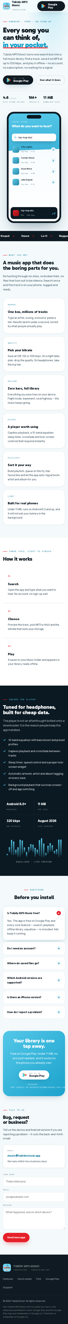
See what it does (50, 79)
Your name (8, 1174)
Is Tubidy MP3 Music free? (34, 913)
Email (10, 1151)
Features (8, 1278)
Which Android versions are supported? (33, 980)
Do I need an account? (33, 948)
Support (8, 1287)
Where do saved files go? (33, 963)
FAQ (38, 1278)
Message (7, 1205)
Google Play (52, 1278)
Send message (16, 1237)
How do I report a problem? (33, 1012)
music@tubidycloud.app (23, 1155)
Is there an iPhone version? (33, 997)
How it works (25, 1278)
